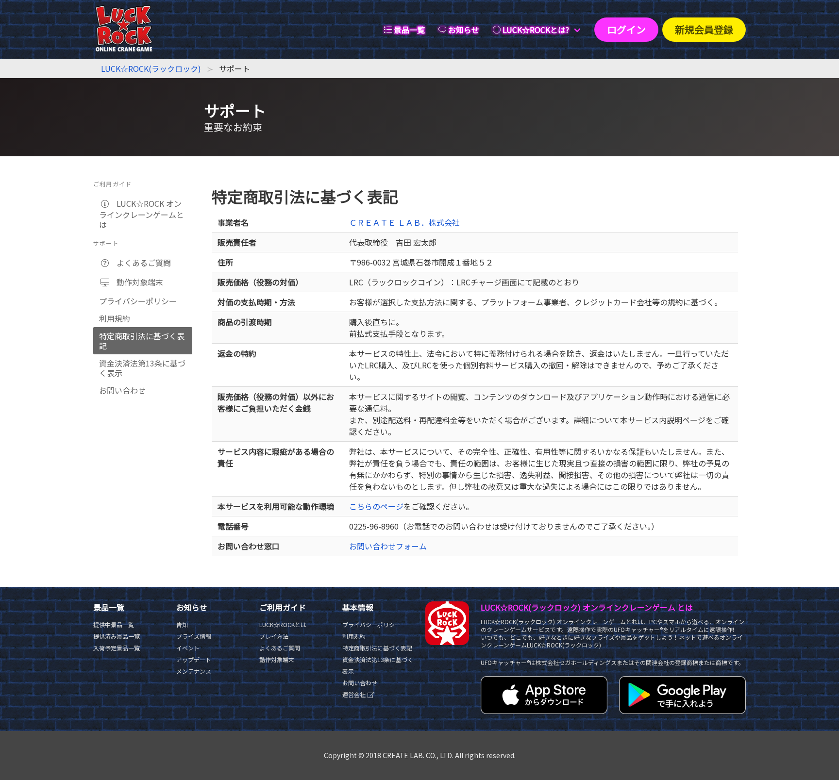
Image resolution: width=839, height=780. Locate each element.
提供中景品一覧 (113, 624)
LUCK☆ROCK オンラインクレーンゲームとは (141, 214)
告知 (182, 624)
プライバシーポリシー (138, 301)
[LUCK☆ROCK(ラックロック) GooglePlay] (682, 710)
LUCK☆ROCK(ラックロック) (151, 68)
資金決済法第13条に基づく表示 (142, 368)
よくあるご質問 (141, 262)
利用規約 (114, 318)
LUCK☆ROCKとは (282, 624)
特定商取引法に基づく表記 (142, 340)
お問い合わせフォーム (388, 546)
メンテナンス (193, 671)
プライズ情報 (193, 636)
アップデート (193, 659)
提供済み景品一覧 (116, 636)
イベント (188, 648)
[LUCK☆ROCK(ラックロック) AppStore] (544, 710)
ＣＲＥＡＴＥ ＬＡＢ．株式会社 (404, 222)
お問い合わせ (122, 390)
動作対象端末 (137, 282)
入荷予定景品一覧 (116, 648)
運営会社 (354, 694)
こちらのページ (376, 506)
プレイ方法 (273, 636)
